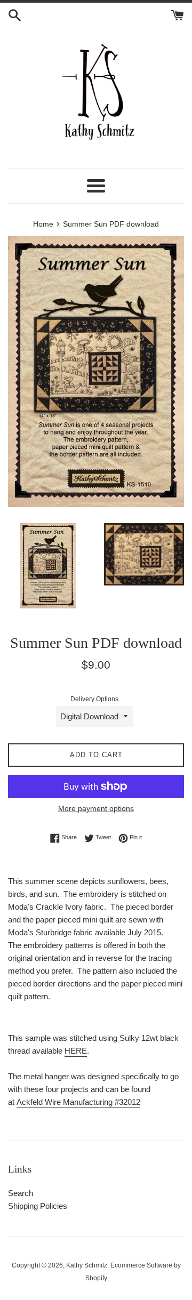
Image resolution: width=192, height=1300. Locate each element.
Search (20, 1193)
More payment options (96, 808)
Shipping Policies (37, 1205)
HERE (76, 1050)
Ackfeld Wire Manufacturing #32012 (78, 1101)
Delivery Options (94, 699)
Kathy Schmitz (86, 1265)
